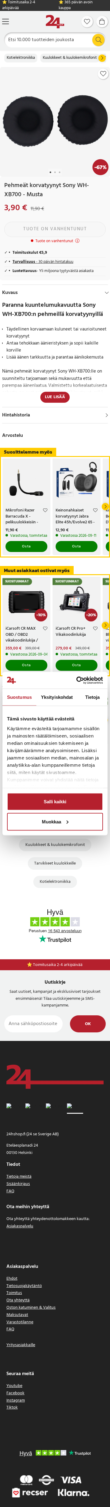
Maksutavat (17, 1314)
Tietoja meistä (18, 1176)
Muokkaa (51, 821)
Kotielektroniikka (21, 58)
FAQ (10, 1191)
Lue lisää (55, 397)
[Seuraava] (102, 58)
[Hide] (107, 293)
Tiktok (12, 1407)
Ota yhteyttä (18, 1300)
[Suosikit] (87, 21)
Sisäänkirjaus (18, 1183)
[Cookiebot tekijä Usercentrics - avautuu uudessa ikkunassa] (77, 680)
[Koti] (55, 22)
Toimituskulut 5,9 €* (58, 964)
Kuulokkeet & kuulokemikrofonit (70, 58)
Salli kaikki (55, 801)
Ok (88, 1024)
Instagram (15, 1400)
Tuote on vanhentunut (55, 229)
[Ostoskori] (102, 21)
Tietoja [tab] (92, 697)
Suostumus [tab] (19, 697)
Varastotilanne (19, 1322)
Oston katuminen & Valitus (31, 1307)
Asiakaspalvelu (19, 1226)
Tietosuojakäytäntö (24, 1285)
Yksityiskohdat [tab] (57, 697)
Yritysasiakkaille (20, 1345)
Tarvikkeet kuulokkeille (55, 863)
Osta (26, 546)
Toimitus (14, 1293)
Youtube (14, 1385)
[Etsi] (98, 40)
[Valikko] (5, 21)
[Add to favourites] (103, 74)
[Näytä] (107, 415)
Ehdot (11, 1278)
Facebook (15, 1393)
